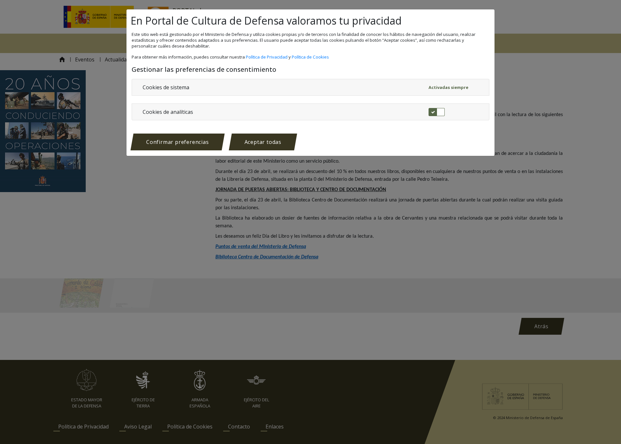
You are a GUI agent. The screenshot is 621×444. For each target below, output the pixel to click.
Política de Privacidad (267, 57)
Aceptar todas (263, 142)
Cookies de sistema (166, 87)
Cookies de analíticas (168, 111)
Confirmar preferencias (177, 142)
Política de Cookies (311, 57)
